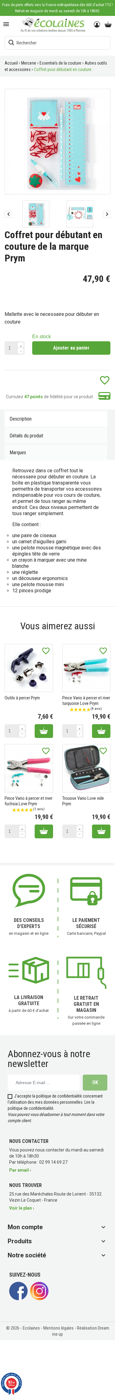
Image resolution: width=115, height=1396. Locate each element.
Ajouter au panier (71, 348)
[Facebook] (18, 1298)
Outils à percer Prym (22, 698)
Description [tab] (21, 419)
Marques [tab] (18, 452)
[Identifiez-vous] (97, 24)
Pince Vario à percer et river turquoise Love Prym (86, 700)
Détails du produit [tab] (26, 436)
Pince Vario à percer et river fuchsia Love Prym (28, 801)
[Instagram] (39, 1298)
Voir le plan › (21, 1208)
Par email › (20, 1170)
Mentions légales (59, 1328)
